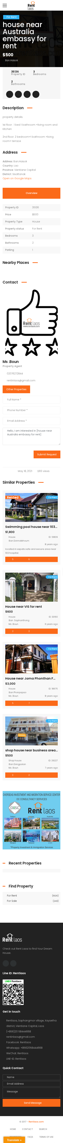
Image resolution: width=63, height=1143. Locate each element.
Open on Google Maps (17, 178)
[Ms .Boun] (31, 322)
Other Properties (16, 389)
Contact (27, 1129)
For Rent (32, 895)
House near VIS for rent (23, 606)
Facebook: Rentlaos (18, 1042)
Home (13, 1129)
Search (43, 1129)
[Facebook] (6, 963)
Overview (31, 193)
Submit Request (47, 454)
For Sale (32, 901)
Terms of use (46, 1136)
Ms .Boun (11, 361)
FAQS (30, 1136)
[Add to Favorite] (18, 94)
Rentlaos (20, 1059)
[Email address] (13, 963)
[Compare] (27, 94)
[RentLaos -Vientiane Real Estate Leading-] (31, 5)
